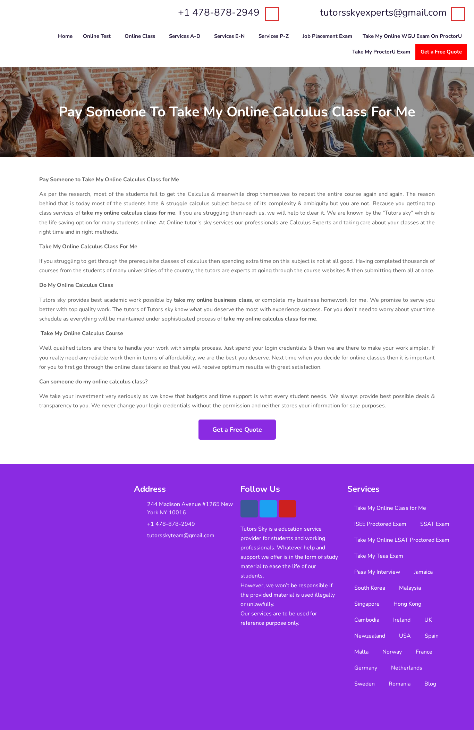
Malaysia (410, 588)
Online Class (140, 36)
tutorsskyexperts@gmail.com (383, 12)
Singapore (367, 604)
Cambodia (366, 620)
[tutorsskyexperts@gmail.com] (458, 14)
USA (405, 636)
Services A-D (184, 36)
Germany (365, 668)
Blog (430, 684)
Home (65, 36)
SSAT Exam (434, 524)
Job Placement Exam (327, 36)
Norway (392, 652)
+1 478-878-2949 (219, 12)
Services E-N (229, 36)
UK (428, 620)
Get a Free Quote (441, 51)
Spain (432, 636)
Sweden (364, 684)
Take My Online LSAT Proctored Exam (401, 540)
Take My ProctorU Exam (381, 51)
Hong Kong (407, 604)
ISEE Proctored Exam (380, 524)
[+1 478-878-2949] (272, 14)
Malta (361, 652)
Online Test (97, 36)
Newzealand (369, 636)
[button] (98, 36)
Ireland (401, 620)
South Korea (369, 588)
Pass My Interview (377, 572)
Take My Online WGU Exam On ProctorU (412, 36)
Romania (399, 684)
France (424, 652)
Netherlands (406, 668)
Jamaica (423, 572)
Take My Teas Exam (378, 556)
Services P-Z (274, 36)
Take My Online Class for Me (390, 508)
